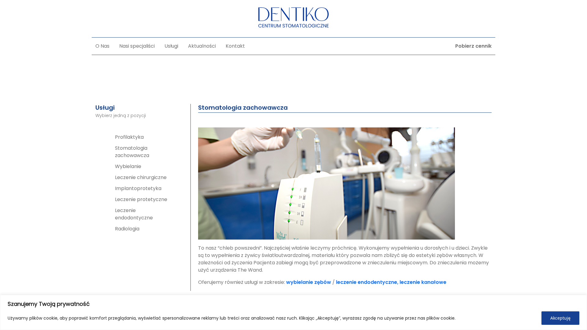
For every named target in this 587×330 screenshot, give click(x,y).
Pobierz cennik (473, 46)
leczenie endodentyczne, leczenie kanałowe (391, 282)
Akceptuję (560, 318)
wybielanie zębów (308, 282)
